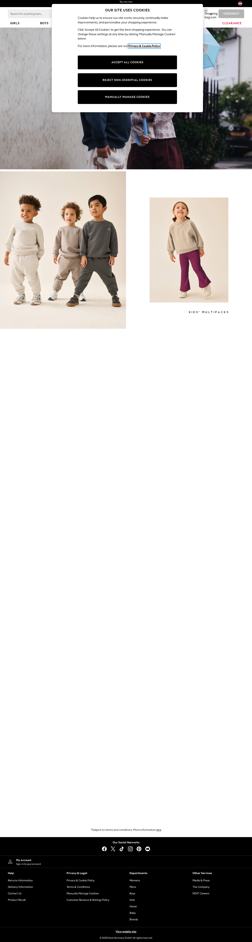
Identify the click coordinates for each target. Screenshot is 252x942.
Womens (135, 880)
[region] (127, 58)
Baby (133, 913)
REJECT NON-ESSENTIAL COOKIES (127, 80)
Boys (132, 893)
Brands (134, 919)
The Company (201, 887)
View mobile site (126, 931)
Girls (132, 900)
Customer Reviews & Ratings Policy (88, 900)
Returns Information (20, 880)
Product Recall (17, 900)
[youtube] (147, 849)
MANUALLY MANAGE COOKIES (127, 97)
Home (133, 906)
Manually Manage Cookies (83, 893)
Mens (133, 887)
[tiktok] (121, 849)
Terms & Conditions (78, 887)
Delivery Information (20, 887)
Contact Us (14, 893)
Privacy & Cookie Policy (80, 880)
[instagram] (130, 849)
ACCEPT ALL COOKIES (127, 62)
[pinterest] (139, 849)
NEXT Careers (201, 893)
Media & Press (201, 880)
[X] (113, 849)
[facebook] (104, 849)
